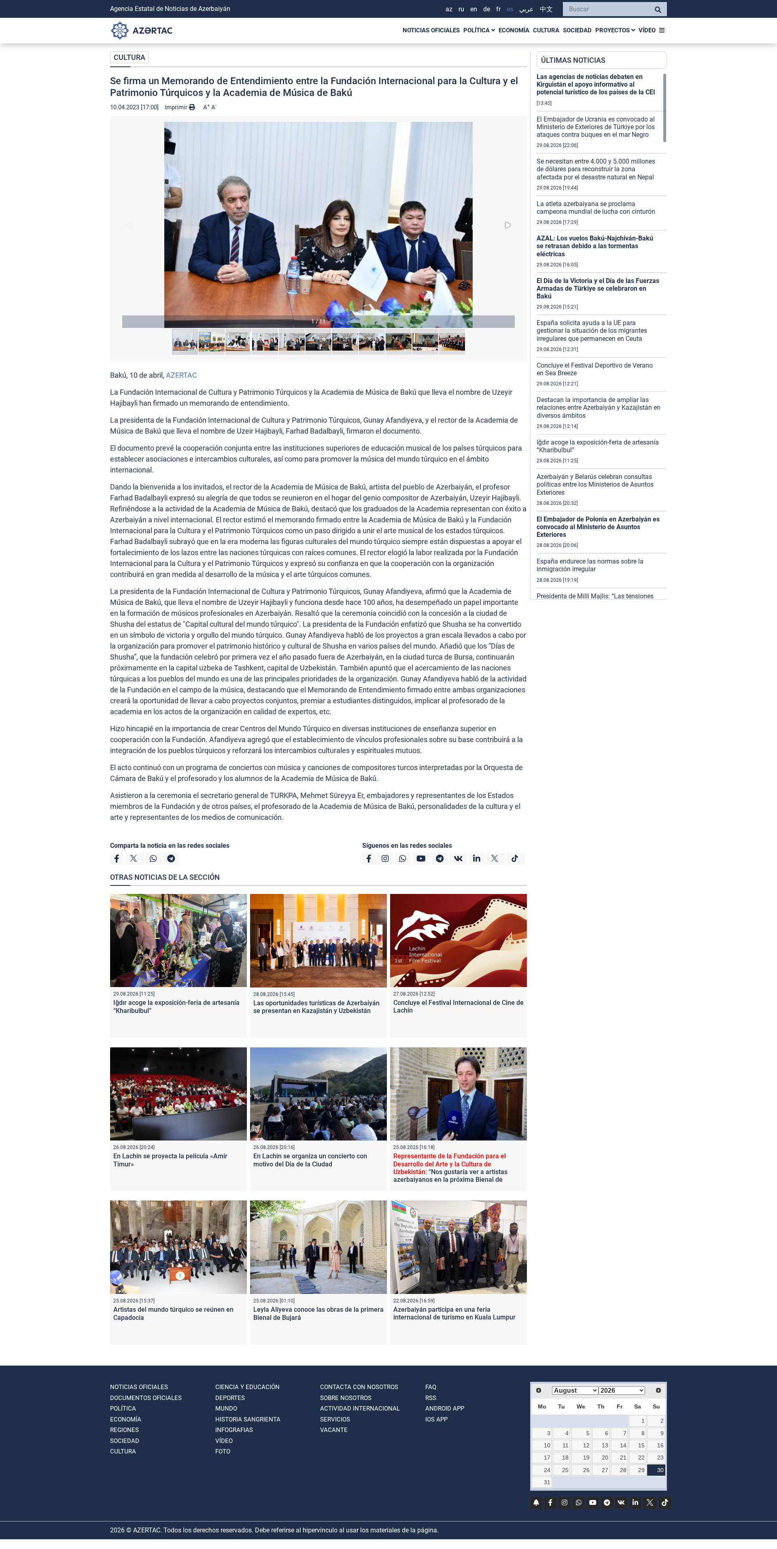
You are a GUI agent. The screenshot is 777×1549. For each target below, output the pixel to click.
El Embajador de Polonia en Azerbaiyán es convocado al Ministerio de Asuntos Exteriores (598, 526)
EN (473, 9)
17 (547, 1457)
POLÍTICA (477, 30)
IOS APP (436, 1419)
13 (605, 1445)
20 (605, 1457)
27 (605, 1470)
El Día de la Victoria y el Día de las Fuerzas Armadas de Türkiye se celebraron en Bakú (598, 288)
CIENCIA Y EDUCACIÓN (247, 1387)
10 (547, 1445)
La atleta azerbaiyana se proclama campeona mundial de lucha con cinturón (596, 207)
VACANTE (334, 1430)
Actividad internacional (360, 1408)
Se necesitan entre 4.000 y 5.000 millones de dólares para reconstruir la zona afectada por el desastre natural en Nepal (596, 169)
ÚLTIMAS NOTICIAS (573, 60)
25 (565, 1470)
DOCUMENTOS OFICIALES (146, 1398)
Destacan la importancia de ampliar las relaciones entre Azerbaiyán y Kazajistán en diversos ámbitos (598, 407)
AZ (449, 9)
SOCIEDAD (577, 30)
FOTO (222, 1451)
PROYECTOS (613, 30)
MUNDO (226, 1408)
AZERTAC (181, 375)
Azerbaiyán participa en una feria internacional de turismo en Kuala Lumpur (454, 1313)
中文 (546, 9)
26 (586, 1470)
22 (641, 1457)
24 (547, 1470)
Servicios (335, 1419)
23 (660, 1457)
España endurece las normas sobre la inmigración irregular (590, 565)
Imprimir (177, 107)
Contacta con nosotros (359, 1387)
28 (623, 1470)
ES (510, 9)
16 (660, 1445)
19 (586, 1457)
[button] (318, 225)
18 (565, 1457)
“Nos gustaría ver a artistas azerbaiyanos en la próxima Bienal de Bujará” (450, 1171)
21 (623, 1457)
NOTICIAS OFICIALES (431, 30)
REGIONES (124, 1430)
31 (547, 1482)
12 (586, 1445)
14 (623, 1445)
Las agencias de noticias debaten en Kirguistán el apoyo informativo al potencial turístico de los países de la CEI (596, 84)
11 (566, 1445)
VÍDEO (647, 30)
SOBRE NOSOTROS (346, 1398)
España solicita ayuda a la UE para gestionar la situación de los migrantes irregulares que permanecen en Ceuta (592, 330)
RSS (430, 1398)
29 (641, 1470)
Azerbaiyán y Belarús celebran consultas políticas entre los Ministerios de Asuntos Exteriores (595, 484)
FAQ (430, 1387)
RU (461, 9)
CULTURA (546, 30)
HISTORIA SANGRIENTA (247, 1419)
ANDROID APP (444, 1408)
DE (486, 9)
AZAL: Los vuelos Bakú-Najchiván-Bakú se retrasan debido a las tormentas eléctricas (595, 245)
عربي (526, 9)
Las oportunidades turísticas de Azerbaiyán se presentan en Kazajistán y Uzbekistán (316, 1007)
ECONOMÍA (514, 30)
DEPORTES (230, 1398)
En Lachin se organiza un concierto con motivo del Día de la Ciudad (310, 1160)
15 (641, 1445)
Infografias (234, 1430)
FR (498, 9)
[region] (602, 336)
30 (660, 1470)
